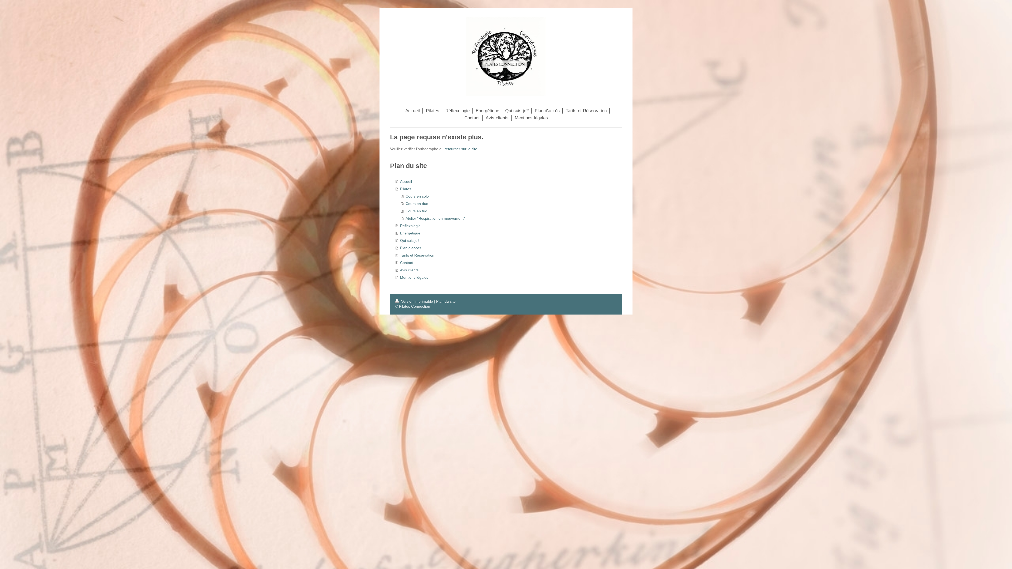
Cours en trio (416, 211)
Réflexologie (410, 226)
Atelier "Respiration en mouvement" (435, 218)
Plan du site (446, 301)
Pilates (405, 189)
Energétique (410, 233)
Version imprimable (417, 301)
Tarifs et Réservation (417, 255)
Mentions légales (414, 277)
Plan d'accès (410, 248)
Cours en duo (417, 204)
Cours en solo (417, 196)
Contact (406, 263)
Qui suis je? (410, 240)
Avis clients (409, 270)
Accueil (406, 181)
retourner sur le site (461, 149)
